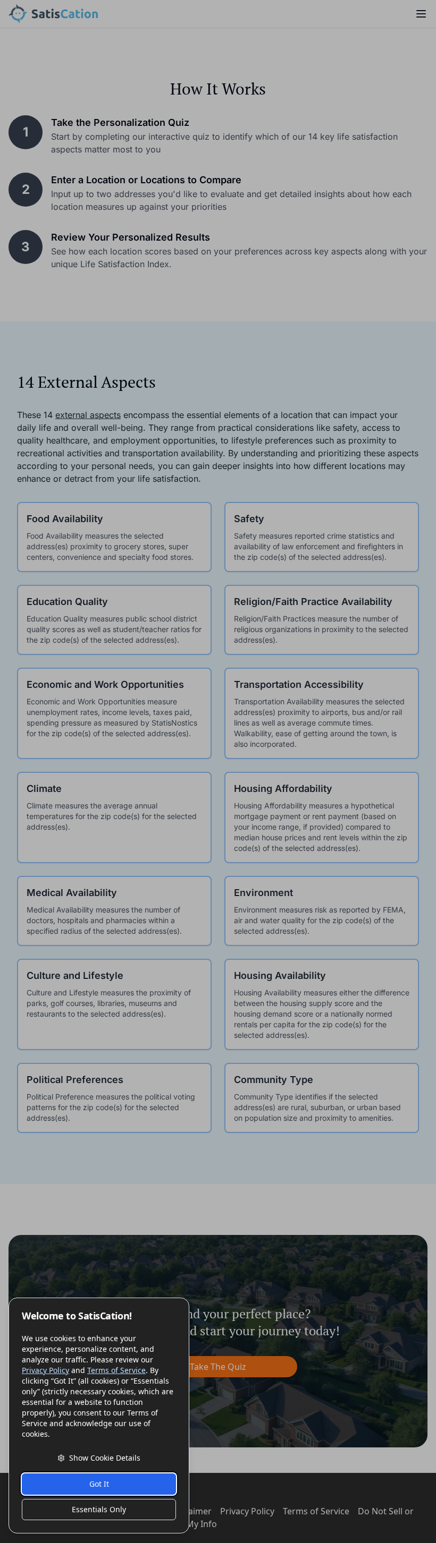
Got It (99, 1484)
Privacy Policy (45, 1370)
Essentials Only (99, 1509)
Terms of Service (116, 1370)
